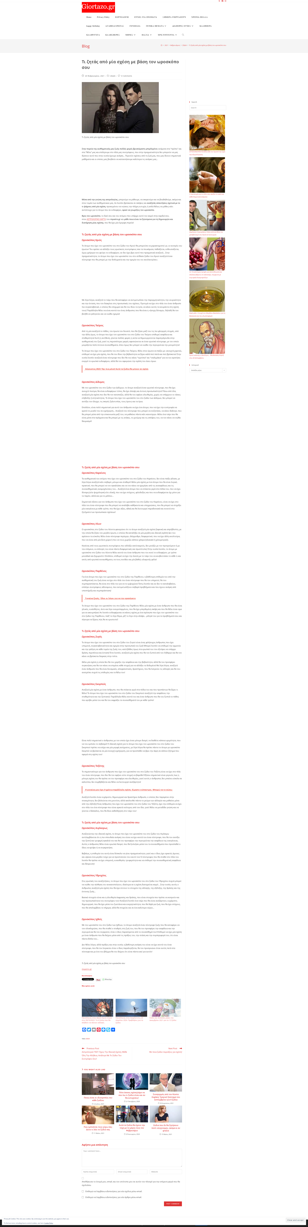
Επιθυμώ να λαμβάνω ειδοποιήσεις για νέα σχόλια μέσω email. (113, 1191)
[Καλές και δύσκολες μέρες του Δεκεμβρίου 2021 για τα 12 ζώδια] (165, 1008)
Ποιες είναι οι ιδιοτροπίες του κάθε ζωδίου (98, 1099)
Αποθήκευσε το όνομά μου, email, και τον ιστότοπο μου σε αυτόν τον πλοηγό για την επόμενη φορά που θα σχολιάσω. (131, 1183)
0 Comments (126, 76)
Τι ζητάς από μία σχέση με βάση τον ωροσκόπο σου (207, 45)
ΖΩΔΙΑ (113, 76)
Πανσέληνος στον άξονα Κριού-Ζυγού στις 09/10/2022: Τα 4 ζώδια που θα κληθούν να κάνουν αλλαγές (97, 1020)
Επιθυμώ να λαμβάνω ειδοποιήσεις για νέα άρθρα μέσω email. (113, 1197)
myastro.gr (87, 969)
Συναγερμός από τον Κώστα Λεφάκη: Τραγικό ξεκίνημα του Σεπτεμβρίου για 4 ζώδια (166, 1097)
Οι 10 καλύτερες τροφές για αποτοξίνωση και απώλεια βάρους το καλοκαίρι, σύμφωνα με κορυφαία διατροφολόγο (205, 275)
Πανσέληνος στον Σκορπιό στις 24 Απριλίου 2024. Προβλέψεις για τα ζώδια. (129, 1020)
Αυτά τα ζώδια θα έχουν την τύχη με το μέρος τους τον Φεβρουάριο (132, 1128)
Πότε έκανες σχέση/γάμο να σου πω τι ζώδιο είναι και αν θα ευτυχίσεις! (132, 1095)
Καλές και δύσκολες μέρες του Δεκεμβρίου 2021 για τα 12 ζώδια (163, 1019)
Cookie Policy (48, 1223)
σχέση (88, 1039)
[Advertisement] (132, 180)
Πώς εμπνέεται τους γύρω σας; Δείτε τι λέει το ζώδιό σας (98, 1128)
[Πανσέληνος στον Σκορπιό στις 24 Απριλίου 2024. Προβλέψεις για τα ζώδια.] (131, 1008)
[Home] (161, 45)
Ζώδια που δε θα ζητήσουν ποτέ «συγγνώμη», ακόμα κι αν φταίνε (165, 1128)
